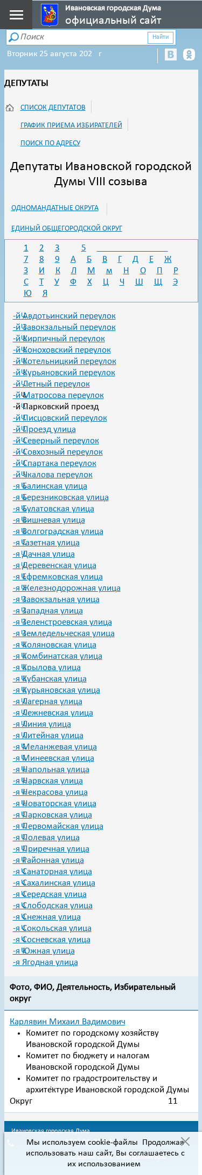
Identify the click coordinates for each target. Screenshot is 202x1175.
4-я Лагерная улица (47, 701)
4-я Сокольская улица (52, 928)
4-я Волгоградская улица (58, 531)
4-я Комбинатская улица (57, 656)
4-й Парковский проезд (56, 406)
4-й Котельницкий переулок (64, 361)
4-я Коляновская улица (54, 645)
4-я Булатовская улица (53, 509)
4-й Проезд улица (44, 429)
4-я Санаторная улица (52, 871)
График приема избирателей (71, 125)
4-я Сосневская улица (51, 939)
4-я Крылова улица (47, 667)
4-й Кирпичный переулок (59, 338)
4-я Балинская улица (50, 486)
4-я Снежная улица (47, 917)
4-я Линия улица (42, 724)
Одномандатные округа (55, 208)
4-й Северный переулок (56, 440)
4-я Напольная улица (51, 769)
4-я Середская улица (50, 894)
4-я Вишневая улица (49, 520)
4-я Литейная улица (48, 735)
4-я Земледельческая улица (64, 633)
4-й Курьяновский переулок (64, 372)
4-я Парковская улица (52, 815)
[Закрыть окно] (185, 1143)
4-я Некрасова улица (50, 792)
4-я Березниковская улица (61, 497)
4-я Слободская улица (53, 905)
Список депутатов (53, 108)
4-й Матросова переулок (58, 395)
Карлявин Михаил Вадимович (68, 1022)
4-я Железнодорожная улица (67, 588)
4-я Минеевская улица (53, 758)
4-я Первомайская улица (58, 826)
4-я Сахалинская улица (54, 883)
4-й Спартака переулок (54, 463)
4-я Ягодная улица (45, 962)
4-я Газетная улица (46, 543)
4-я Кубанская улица (50, 679)
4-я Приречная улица (51, 849)
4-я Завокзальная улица (56, 599)
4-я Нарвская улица (48, 781)
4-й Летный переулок (51, 384)
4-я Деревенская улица (54, 565)
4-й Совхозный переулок (58, 452)
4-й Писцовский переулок (60, 418)
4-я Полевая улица (46, 837)
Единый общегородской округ (66, 229)
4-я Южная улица (44, 951)
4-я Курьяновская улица (56, 690)
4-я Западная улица (48, 611)
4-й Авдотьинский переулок (64, 316)
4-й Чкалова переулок (53, 475)
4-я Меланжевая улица (55, 747)
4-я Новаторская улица (54, 803)
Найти (160, 37)
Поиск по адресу (50, 143)
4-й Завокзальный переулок (64, 327)
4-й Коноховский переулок (62, 350)
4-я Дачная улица (44, 554)
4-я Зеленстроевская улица (62, 622)
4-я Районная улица (48, 860)
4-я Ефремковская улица (58, 577)
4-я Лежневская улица (53, 713)
